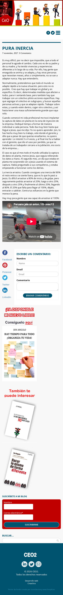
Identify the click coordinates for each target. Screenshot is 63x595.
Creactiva (32, 583)
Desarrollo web (31, 581)
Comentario (23, 280)
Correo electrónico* (13, 512)
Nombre (21, 258)
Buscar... (8, 535)
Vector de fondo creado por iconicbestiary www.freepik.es (31, 589)
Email (20, 269)
